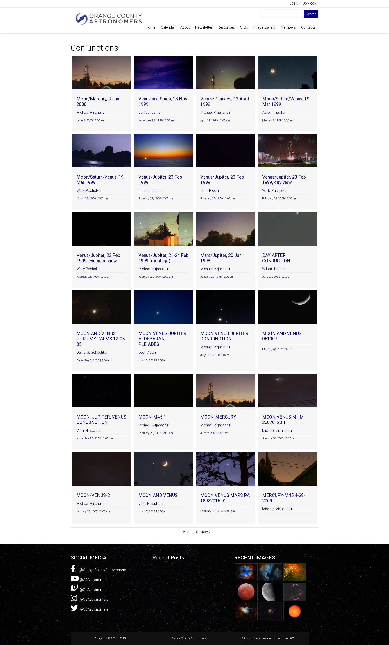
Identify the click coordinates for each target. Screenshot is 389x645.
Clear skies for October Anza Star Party (183, 574)
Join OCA (309, 3)
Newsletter (203, 27)
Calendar (168, 27)
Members (288, 27)
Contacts (308, 27)
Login (294, 3)
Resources (226, 27)
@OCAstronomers (93, 580)
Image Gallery (264, 27)
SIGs (244, 27)
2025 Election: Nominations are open (181, 579)
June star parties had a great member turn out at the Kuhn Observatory (182, 585)
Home (151, 27)
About (185, 27)
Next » (205, 532)
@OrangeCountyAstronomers (102, 570)
